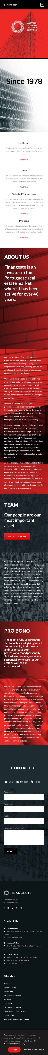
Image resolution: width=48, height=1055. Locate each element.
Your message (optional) (14, 828)
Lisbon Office (13, 928)
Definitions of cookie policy (14, 1044)
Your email (8, 804)
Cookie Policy (9, 1015)
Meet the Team (10, 987)
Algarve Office (13, 943)
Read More (24, 159)
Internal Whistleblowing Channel (16, 1019)
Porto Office (13, 954)
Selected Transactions (12, 995)
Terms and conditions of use (14, 1011)
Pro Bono (7, 999)
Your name (8, 792)
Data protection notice (12, 1007)
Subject (7, 816)
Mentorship (8, 991)
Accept (14, 1049)
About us (7, 983)
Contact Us (8, 1003)
